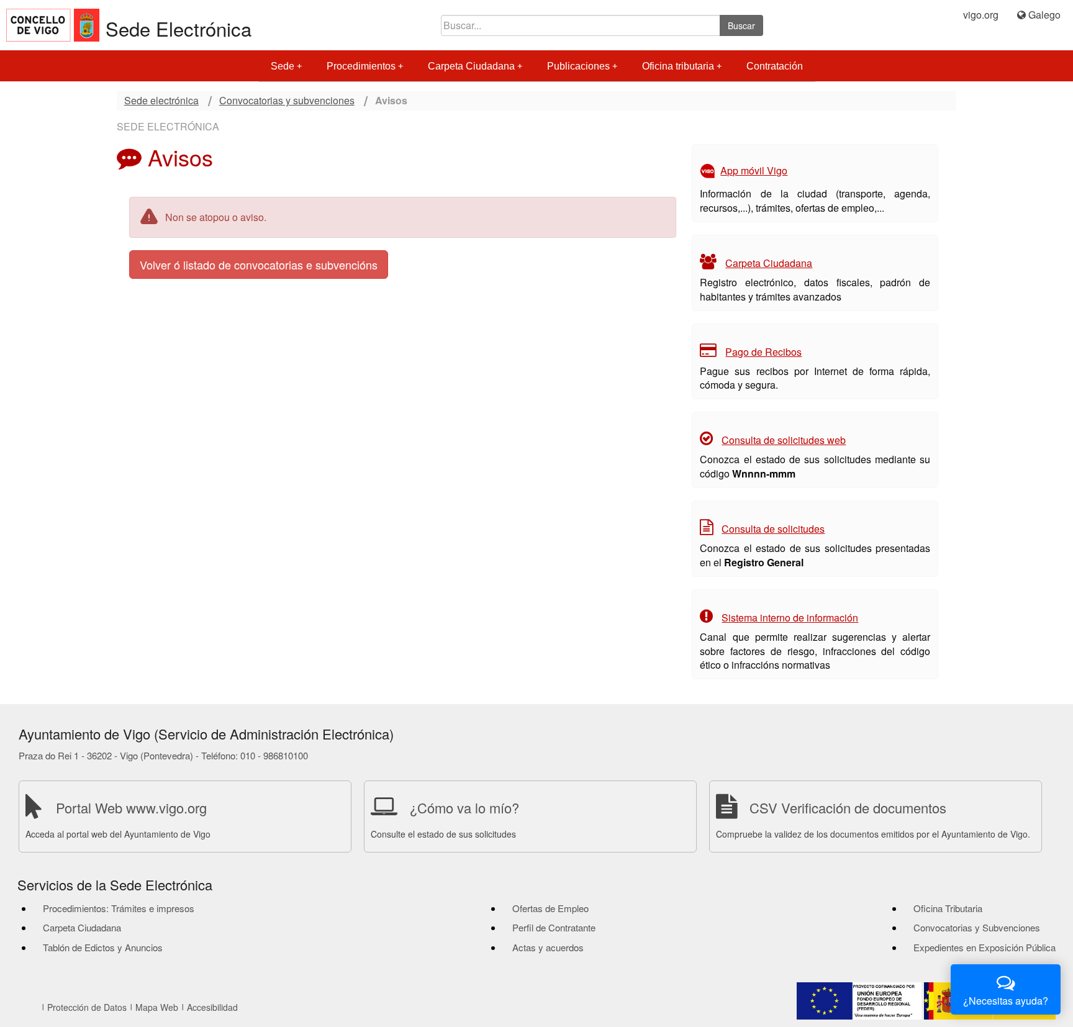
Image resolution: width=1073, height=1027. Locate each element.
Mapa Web (156, 1007)
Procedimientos (361, 66)
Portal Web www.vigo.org (131, 807)
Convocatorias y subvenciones (287, 100)
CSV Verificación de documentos (847, 807)
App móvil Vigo (753, 170)
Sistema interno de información (790, 617)
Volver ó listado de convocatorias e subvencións (259, 264)
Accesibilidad (212, 1007)
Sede (282, 66)
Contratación (774, 66)
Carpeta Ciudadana (471, 66)
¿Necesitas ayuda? (1005, 1000)
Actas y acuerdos (548, 947)
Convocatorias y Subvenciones (976, 927)
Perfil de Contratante (553, 927)
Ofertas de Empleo (550, 908)
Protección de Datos (87, 1007)
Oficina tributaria (678, 66)
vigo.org (980, 15)
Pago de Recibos (763, 352)
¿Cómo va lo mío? (464, 807)
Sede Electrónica (178, 28)
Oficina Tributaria (947, 908)
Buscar (741, 25)
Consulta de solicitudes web (784, 440)
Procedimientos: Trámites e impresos (118, 908)
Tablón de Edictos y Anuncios (103, 947)
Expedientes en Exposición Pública (984, 947)
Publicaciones (578, 66)
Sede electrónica (161, 100)
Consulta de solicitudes (773, 529)
